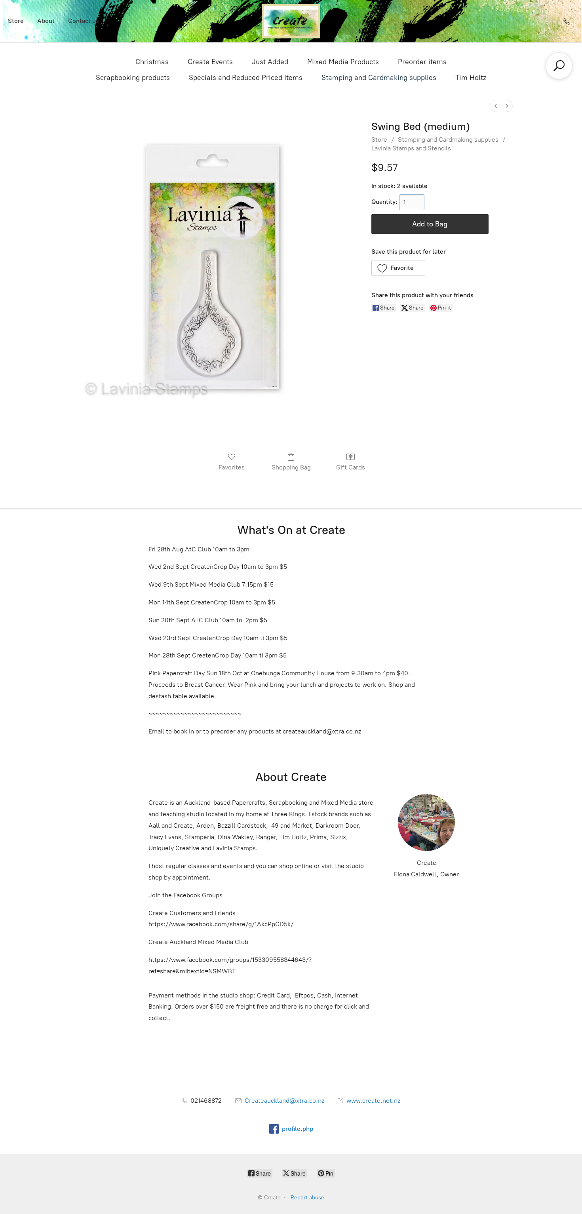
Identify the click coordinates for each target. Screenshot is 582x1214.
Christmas (152, 61)
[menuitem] (495, 106)
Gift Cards (350, 467)
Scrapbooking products (133, 77)
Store (16, 21)
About (46, 21)
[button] (398, 268)
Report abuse (307, 1197)
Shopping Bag (291, 467)
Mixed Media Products (343, 61)
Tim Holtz (470, 77)
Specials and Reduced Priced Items (245, 77)
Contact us (83, 21)
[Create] (291, 21)
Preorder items (422, 61)
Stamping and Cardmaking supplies (378, 77)
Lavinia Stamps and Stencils (411, 148)
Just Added (270, 61)
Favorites (232, 467)
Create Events (210, 61)
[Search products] (559, 66)
